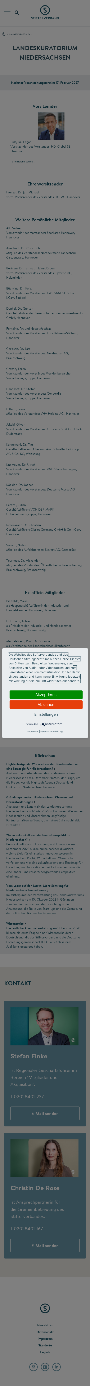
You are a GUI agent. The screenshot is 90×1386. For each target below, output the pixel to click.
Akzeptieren (46, 694)
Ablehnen (46, 704)
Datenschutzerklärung (51, 731)
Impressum (33, 731)
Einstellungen (46, 714)
